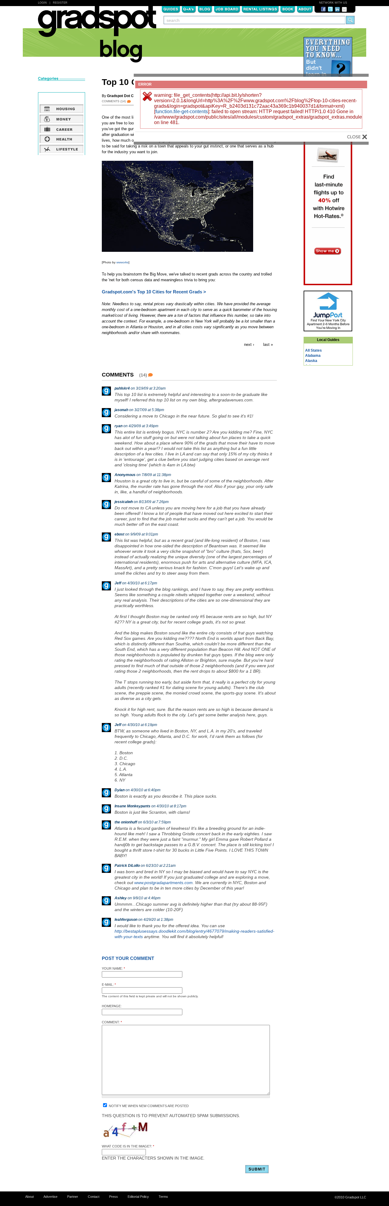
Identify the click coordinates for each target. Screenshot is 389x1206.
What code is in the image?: (128, 1146)
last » (268, 344)
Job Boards (227, 9)
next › (249, 344)
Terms (163, 1196)
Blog (205, 9)
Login (42, 2)
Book (287, 9)
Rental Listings (260, 9)
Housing (62, 108)
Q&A (189, 9)
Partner (72, 1196)
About (305, 9)
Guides (171, 9)
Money (62, 118)
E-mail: (109, 984)
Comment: (112, 1022)
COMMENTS (114, 101)
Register (60, 2)
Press (113, 1196)
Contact (93, 1196)
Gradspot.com (97, 24)
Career (62, 128)
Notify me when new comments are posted (148, 1106)
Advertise (50, 1196)
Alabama (313, 355)
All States (313, 350)
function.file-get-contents (181, 111)
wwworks (122, 262)
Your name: (113, 968)
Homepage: (112, 1006)
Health (62, 138)
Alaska (311, 361)
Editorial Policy (138, 1196)
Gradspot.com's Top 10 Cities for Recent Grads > (154, 291)
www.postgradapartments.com (163, 882)
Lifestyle (62, 148)
